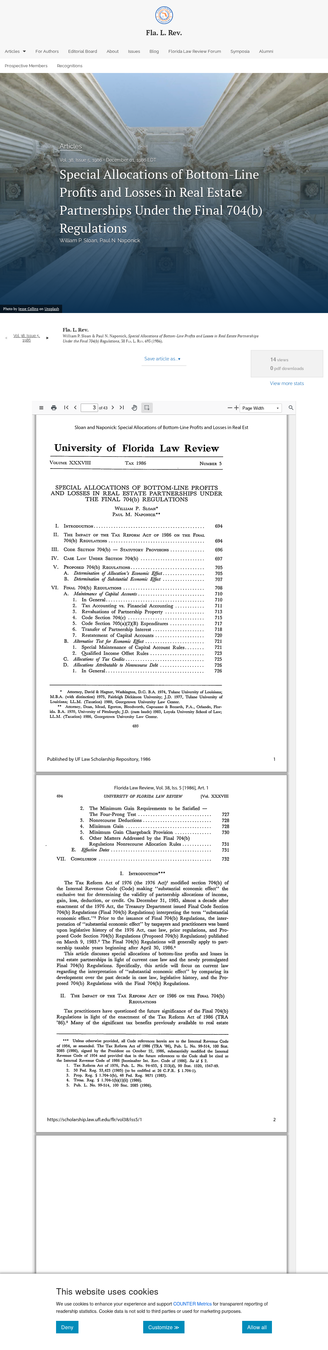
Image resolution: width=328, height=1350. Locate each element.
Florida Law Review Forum (194, 51)
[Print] (54, 408)
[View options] (41, 408)
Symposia (240, 51)
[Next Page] (113, 407)
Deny (69, 1327)
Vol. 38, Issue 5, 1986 (81, 160)
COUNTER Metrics (192, 1303)
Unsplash (52, 309)
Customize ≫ (166, 1327)
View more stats (287, 383)
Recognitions (69, 65)
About (113, 51)
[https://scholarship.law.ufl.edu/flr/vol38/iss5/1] (90, 1105)
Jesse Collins (28, 309)
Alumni (266, 51)
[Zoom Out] (230, 408)
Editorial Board (82, 51)
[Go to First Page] (66, 407)
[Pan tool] (134, 408)
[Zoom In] (236, 408)
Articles (12, 51)
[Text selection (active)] (147, 408)
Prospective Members (26, 65)
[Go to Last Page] (122, 407)
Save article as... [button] (162, 358)
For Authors (47, 51)
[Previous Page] (75, 407)
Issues (134, 51)
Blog (154, 51)
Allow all (259, 1327)
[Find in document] (291, 408)
